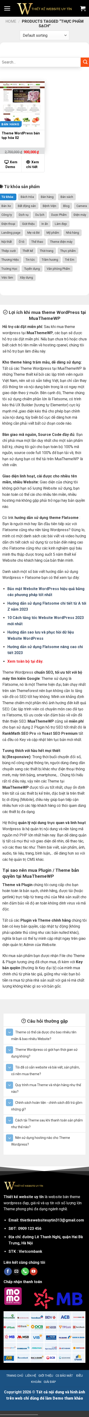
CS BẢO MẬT (64, 1375)
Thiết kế (28, 251)
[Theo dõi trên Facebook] (8, 1272)
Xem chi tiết (32, 164)
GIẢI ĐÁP (50, 1382)
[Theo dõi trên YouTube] (33, 1272)
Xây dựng (26, 277)
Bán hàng (47, 197)
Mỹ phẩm (53, 232)
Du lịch (39, 215)
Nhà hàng (72, 232)
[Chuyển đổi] (9, 1032)
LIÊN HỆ (30, 1375)
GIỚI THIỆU (45, 1375)
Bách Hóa (27, 197)
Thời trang (46, 251)
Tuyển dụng (32, 268)
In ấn (45, 224)
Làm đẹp (61, 224)
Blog (66, 206)
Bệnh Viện (49, 206)
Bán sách (67, 197)
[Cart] (82, 8)
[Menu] (7, 8)
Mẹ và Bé (33, 232)
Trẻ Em (69, 259)
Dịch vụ (23, 215)
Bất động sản (27, 206)
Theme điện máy (61, 241)
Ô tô (21, 241)
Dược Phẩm (59, 215)
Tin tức (30, 259)
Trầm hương (50, 259)
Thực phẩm (68, 251)
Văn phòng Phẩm (58, 268)
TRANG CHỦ (14, 1375)
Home (10, 21)
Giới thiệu (28, 224)
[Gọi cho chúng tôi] (25, 1272)
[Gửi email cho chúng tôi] (16, 1272)
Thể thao (37, 241)
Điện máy (80, 215)
